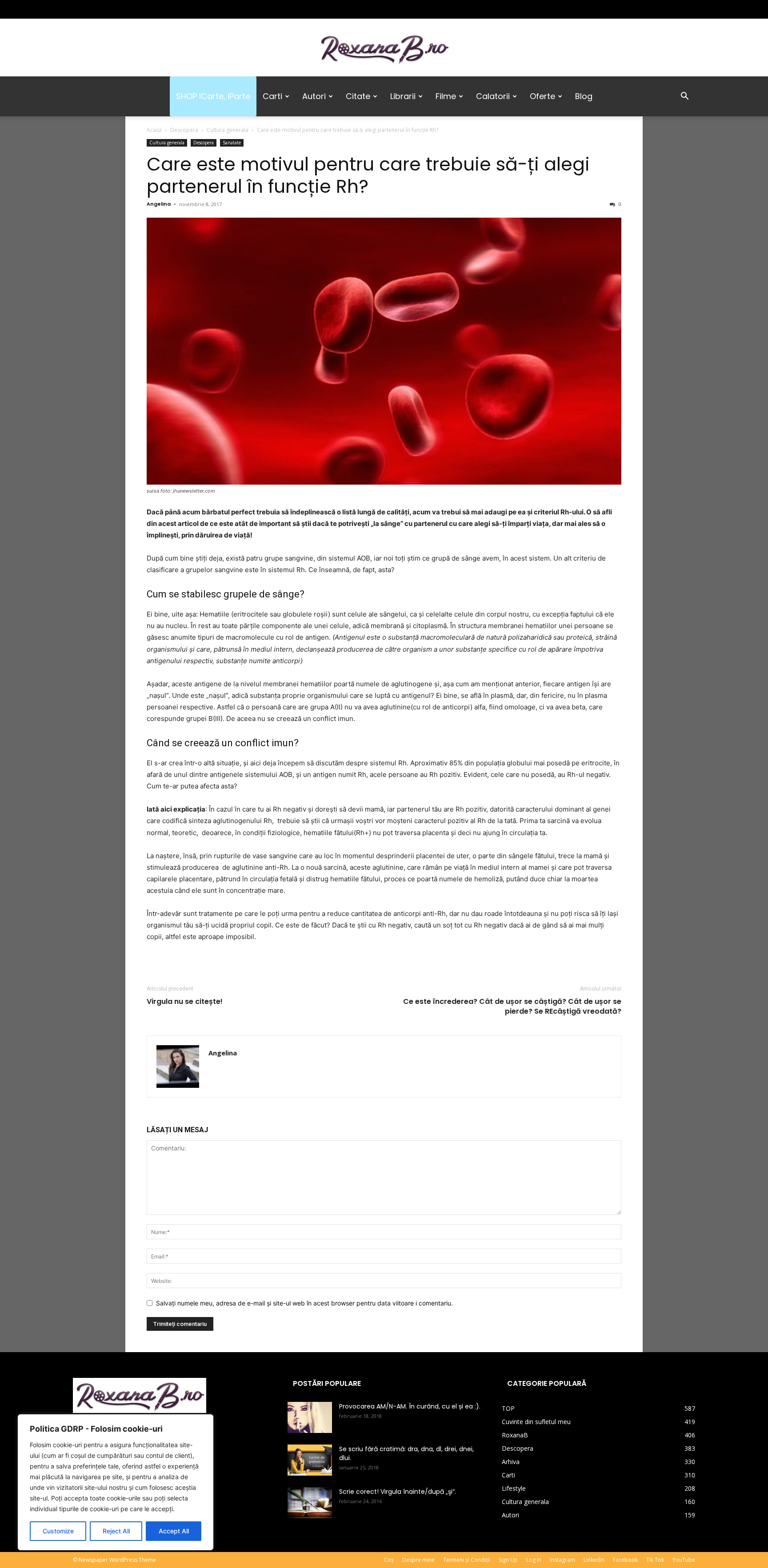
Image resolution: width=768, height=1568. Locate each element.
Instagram (562, 1560)
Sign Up (508, 1560)
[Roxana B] (384, 48)
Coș (389, 1560)
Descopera (184, 130)
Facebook (625, 1560)
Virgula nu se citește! (185, 1002)
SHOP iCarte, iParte (213, 96)
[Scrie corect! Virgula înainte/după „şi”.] (310, 1502)
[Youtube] (138, 9)
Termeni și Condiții (466, 1560)
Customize (58, 1531)
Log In (533, 1560)
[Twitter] (109, 9)
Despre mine (418, 1560)
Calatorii (493, 96)
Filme (446, 96)
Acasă (154, 130)
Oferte (542, 96)
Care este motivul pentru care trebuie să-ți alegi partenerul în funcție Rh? (368, 175)
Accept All (174, 1531)
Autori (314, 96)
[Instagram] (94, 9)
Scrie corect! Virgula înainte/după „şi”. (397, 1491)
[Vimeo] (123, 9)
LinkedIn (594, 1560)
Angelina (159, 203)
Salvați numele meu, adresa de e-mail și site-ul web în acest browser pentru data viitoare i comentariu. (304, 1303)
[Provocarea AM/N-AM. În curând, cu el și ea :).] (310, 1417)
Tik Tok (655, 1560)
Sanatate (232, 142)
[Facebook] (79, 9)
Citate (358, 96)
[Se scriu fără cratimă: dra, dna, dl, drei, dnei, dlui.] (310, 1460)
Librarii (403, 96)
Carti (272, 96)
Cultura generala (227, 130)
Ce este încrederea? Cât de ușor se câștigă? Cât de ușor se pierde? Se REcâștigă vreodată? (512, 1006)
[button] (684, 97)
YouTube (683, 1560)
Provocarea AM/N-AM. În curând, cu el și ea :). (409, 1406)
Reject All (116, 1531)
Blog (583, 96)
